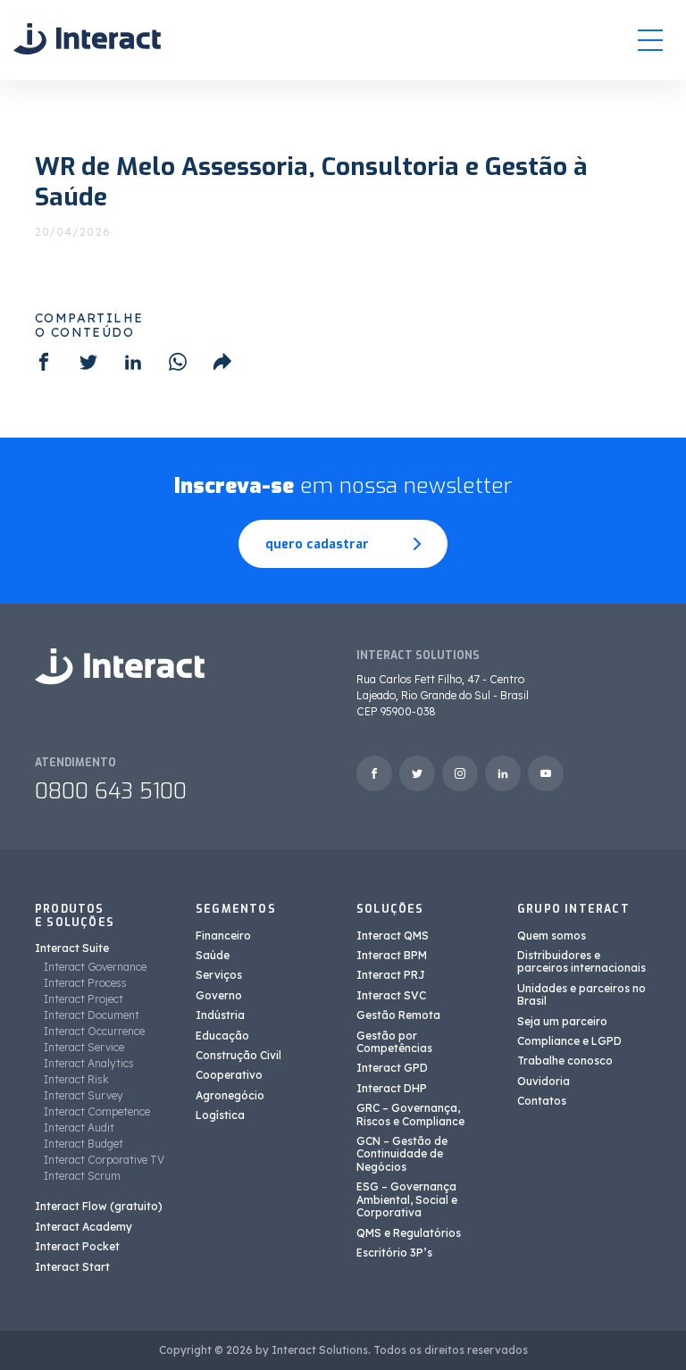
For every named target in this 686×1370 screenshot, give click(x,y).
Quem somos (551, 935)
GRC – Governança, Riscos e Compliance (410, 1114)
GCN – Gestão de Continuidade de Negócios (402, 1154)
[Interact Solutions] (87, 39)
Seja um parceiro (562, 1021)
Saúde (213, 955)
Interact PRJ (390, 975)
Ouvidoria (543, 1081)
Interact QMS (392, 935)
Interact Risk (76, 1079)
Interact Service (84, 1047)
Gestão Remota (398, 1015)
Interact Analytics (89, 1063)
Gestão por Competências (394, 1042)
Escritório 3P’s (394, 1252)
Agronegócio (230, 1095)
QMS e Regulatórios (408, 1233)
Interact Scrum (82, 1175)
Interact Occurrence (94, 1031)
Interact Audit (79, 1127)
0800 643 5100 (111, 791)
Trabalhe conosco (565, 1060)
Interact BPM (391, 955)
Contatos (541, 1100)
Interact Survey (83, 1095)
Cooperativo (229, 1075)
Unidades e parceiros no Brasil (581, 994)
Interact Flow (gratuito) (99, 1206)
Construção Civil (238, 1055)
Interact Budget (83, 1143)
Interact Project (83, 999)
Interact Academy (83, 1226)
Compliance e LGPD (569, 1041)
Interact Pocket (77, 1246)
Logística (220, 1115)
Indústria (220, 1015)
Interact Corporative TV (104, 1159)
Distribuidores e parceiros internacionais (581, 961)
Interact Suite (72, 948)
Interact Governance (95, 966)
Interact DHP (391, 1088)
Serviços (219, 975)
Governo (219, 995)
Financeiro (223, 935)
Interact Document (91, 1015)
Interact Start (72, 1267)
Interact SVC (391, 995)
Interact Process (85, 983)
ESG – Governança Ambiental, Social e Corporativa (406, 1199)
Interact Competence (97, 1111)
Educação (222, 1035)
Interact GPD (392, 1067)
